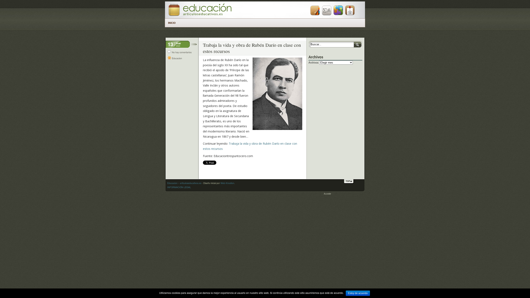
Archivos (313, 62)
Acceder (327, 193)
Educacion (177, 58)
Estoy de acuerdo (358, 293)
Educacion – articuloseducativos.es (184, 183)
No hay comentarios (182, 52)
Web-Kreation (227, 183)
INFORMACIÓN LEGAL (179, 187)
